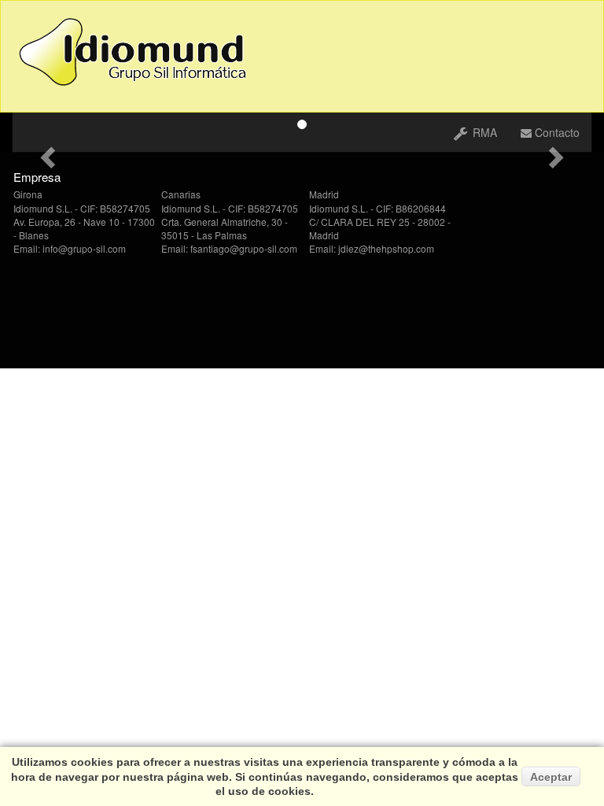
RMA (483, 132)
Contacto (556, 132)
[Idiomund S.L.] (138, 52)
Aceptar (551, 777)
